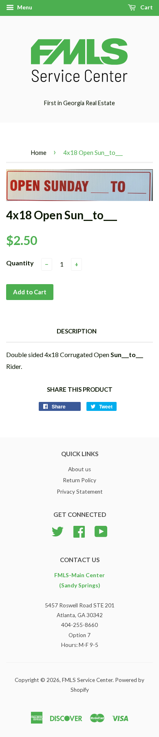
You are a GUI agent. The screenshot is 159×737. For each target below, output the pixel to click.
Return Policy (79, 480)
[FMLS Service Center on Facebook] (79, 530)
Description (77, 331)
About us (79, 469)
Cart (146, 7)
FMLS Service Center (87, 680)
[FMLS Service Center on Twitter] (57, 530)
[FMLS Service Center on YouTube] (101, 530)
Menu (24, 7)
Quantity (20, 263)
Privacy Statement (80, 491)
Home (38, 152)
